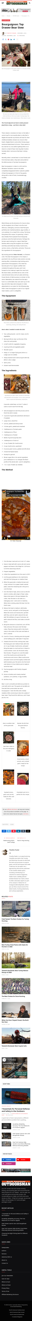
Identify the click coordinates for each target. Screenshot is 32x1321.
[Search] (29, 3)
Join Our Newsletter (7, 1275)
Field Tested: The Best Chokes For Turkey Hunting (15, 920)
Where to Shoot (6, 1285)
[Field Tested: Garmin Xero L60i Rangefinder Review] (6, 1136)
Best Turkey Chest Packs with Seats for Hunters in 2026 (15, 946)
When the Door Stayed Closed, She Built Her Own (15, 1021)
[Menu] (3, 3)
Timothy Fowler (11, 33)
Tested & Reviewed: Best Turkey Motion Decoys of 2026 (15, 971)
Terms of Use (5, 1291)
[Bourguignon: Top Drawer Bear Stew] (16, 66)
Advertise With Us (7, 1257)
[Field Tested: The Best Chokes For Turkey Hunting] (16, 909)
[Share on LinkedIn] (11, 39)
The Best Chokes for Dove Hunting (13, 996)
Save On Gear (5, 1279)
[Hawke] (14, 1078)
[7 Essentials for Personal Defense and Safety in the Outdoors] (16, 1096)
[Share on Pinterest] (8, 39)
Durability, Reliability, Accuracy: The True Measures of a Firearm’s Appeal (21, 1125)
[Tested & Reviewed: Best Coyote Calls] (16, 1036)
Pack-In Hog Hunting (23, 840)
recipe (11, 824)
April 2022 (5, 824)
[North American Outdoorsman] (16, 3)
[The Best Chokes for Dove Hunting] (16, 986)
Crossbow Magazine (17, 1317)
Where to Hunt (6, 1282)
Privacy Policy (5, 1288)
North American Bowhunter (17, 1314)
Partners (4, 1254)
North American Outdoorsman (17, 1310)
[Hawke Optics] (16, 1172)
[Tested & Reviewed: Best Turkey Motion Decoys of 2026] (16, 960)
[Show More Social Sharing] (17, 39)
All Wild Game (5, 20)
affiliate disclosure (12, 809)
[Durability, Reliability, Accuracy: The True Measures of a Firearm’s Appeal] (6, 1126)
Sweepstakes (5, 1247)
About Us (4, 1260)
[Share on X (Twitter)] (5, 39)
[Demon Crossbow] (16, 11)
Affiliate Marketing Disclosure (10, 1294)
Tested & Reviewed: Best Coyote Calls (14, 1046)
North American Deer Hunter (17, 1312)
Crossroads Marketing (16, 1306)
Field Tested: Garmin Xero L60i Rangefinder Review (21, 1134)
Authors (4, 1250)
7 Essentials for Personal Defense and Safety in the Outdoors (16, 1110)
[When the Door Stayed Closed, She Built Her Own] (16, 1010)
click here (25, 814)
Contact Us (5, 1263)
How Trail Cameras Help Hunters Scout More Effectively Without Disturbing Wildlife (21, 1143)
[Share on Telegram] (14, 39)
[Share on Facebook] (3, 39)
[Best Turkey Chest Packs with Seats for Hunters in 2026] (16, 935)
